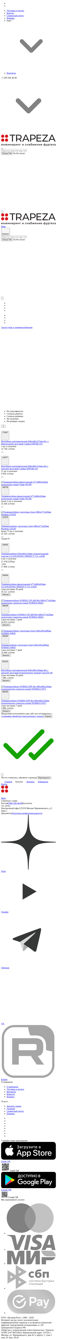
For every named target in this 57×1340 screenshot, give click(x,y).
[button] (2, 452)
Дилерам (11, 1108)
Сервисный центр (15, 15)
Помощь (11, 18)
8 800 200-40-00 (15, 803)
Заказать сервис (14, 1106)
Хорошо (48, 716)
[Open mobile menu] (2, 148)
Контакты (11, 73)
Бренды (10, 13)
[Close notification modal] (2, 774)
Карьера (10, 1097)
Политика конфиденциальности (27, 813)
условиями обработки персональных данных (22, 716)
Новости (11, 1094)
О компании (12, 1087)
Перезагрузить (44, 778)
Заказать (6, 594)
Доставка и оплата (15, 10)
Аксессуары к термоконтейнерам (16, 327)
